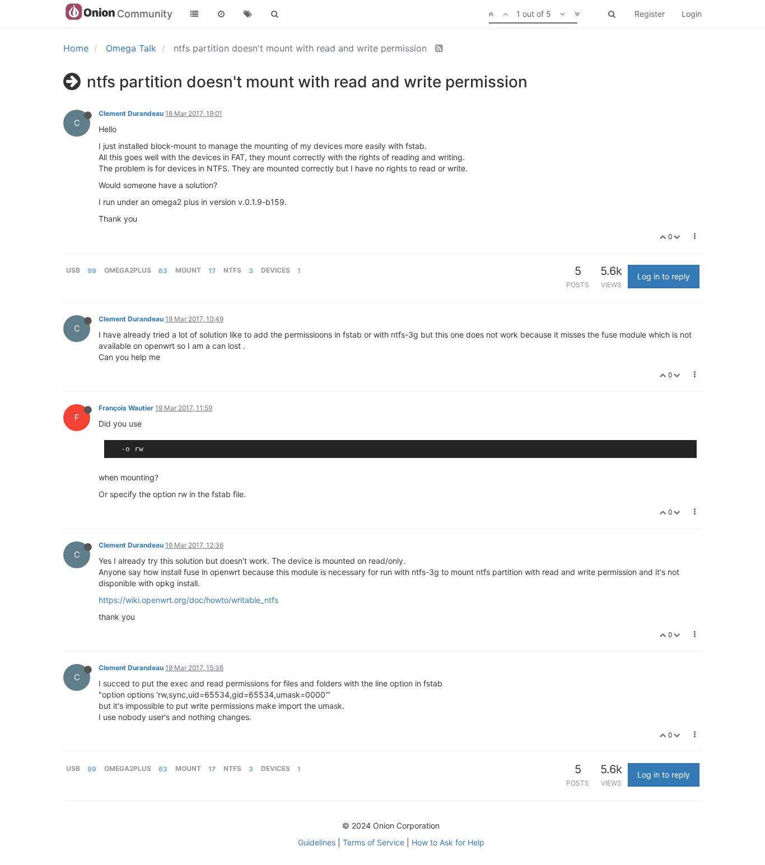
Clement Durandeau (131, 113)
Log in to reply (663, 276)
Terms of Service (373, 842)
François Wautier (126, 408)
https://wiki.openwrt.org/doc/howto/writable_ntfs (188, 600)
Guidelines (316, 842)
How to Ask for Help (448, 842)
